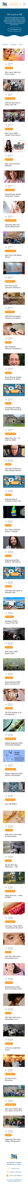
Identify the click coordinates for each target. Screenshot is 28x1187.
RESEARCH (8, 372)
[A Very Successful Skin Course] (14, 1030)
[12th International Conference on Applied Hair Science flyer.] (14, 298)
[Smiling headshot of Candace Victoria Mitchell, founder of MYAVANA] (14, 176)
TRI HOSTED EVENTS (10, 251)
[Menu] (24, 4)
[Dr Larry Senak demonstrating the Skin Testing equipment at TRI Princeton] (14, 634)
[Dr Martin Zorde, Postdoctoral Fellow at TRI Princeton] (14, 542)
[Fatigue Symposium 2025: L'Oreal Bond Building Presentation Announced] (14, 725)
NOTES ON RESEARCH (10, 220)
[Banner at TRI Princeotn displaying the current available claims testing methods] (14, 268)
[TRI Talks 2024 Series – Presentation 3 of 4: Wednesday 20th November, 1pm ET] (14, 939)
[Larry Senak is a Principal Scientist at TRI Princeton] (14, 451)
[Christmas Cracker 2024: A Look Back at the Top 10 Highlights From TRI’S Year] (14, 908)
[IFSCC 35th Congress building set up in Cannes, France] (14, 603)
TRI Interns (13, 44)
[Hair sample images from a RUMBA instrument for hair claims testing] (14, 512)
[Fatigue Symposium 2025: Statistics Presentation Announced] (14, 756)
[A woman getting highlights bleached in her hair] (14, 329)
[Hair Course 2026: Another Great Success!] (14, 115)
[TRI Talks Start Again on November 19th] (14, 573)
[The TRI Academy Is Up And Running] (14, 695)
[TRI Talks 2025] (14, 481)
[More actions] (23, 64)
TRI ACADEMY (9, 647)
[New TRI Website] (14, 786)
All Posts (5, 44)
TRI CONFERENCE (10, 190)
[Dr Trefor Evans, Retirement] (14, 1061)
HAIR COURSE (9, 159)
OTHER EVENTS (9, 616)
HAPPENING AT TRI (10, 281)
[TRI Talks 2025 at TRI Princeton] (14, 390)
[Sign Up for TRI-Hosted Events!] (14, 237)
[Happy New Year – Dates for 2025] (14, 878)
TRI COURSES (9, 68)
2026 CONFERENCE (10, 98)
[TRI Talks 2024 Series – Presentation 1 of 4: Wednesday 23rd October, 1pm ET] (14, 1000)
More (20, 44)
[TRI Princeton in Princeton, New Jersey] (14, 420)
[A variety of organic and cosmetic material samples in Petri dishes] (14, 664)
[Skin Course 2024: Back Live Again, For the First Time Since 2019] (14, 1091)
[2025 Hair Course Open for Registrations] (14, 817)
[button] (21, 4)
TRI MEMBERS (9, 677)
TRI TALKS (8, 342)
